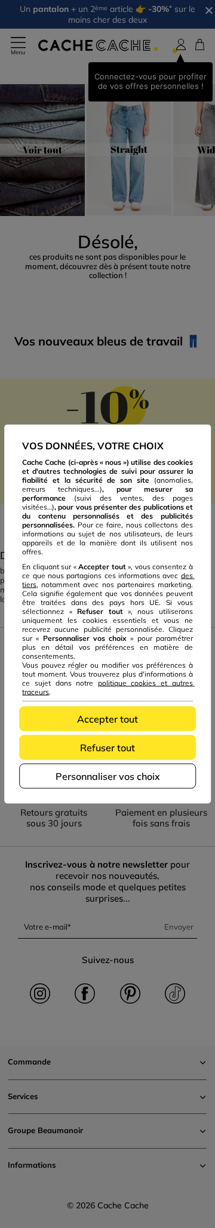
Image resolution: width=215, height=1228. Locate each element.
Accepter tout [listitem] (107, 719)
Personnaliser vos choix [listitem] (108, 776)
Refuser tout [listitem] (107, 748)
